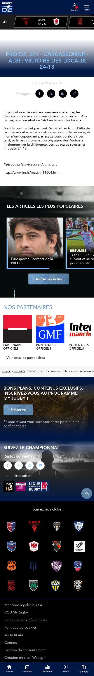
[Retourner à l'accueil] (7, 15)
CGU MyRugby (16, 612)
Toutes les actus (49, 279)
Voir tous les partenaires (26, 357)
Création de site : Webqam (25, 657)
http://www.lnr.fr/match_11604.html (31, 172)
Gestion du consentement (25, 650)
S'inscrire (18, 410)
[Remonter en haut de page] (86, 493)
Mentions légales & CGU (23, 604)
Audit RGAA (14, 635)
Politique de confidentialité (25, 619)
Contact (10, 642)
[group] (41, 22)
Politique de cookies (20, 627)
